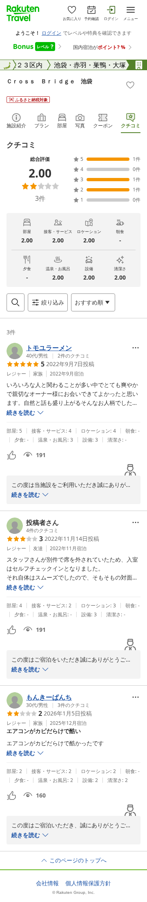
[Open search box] (15, 302)
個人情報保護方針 (88, 883)
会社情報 (47, 883)
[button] (48, 351)
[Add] (130, 85)
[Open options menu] (135, 348)
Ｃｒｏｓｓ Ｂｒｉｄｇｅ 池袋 (49, 81)
